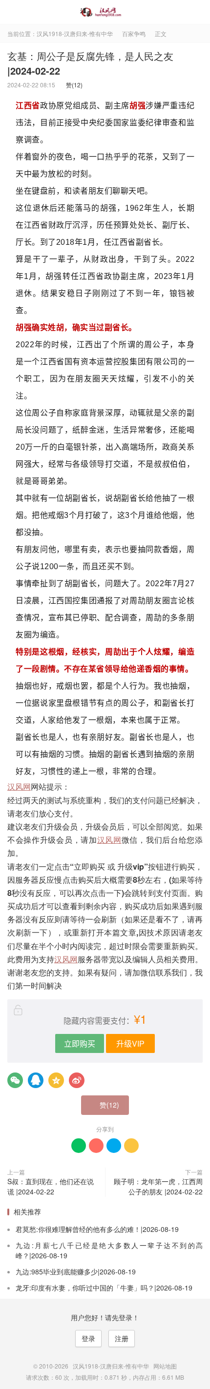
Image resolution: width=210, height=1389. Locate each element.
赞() (72, 84)
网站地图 (165, 1366)
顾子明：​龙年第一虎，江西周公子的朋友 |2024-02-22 (158, 1186)
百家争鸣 (134, 33)
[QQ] (35, 1080)
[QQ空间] (56, 1080)
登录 (88, 1338)
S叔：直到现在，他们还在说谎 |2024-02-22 (50, 1186)
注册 (121, 1338)
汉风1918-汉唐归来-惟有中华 (105, 12)
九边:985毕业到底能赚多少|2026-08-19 (76, 1271)
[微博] (76, 1080)
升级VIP (130, 1043)
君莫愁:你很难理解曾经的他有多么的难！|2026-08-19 (97, 1229)
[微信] (15, 1080)
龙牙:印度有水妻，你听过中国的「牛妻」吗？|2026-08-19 (104, 1287)
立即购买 (79, 1043)
